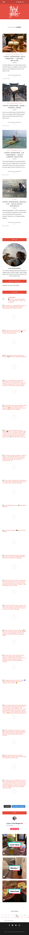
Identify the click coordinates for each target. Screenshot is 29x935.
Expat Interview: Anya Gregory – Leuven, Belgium (14, 58)
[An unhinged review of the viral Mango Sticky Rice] (14, 417)
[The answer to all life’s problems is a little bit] (14, 467)
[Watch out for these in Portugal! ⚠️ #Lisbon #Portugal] (14, 868)
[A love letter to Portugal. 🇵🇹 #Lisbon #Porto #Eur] (14, 542)
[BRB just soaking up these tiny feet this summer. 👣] (14, 367)
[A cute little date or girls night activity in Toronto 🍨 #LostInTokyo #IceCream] (14, 845)
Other (21, 54)
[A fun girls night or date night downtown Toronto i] (14, 667)
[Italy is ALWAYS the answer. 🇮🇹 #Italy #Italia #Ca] (14, 517)
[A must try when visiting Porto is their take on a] (14, 492)
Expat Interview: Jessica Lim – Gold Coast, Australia (14, 204)
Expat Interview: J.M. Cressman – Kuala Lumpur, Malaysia (14, 155)
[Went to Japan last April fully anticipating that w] (14, 717)
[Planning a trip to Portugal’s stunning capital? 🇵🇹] (14, 442)
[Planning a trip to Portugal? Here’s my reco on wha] (14, 342)
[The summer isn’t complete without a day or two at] (14, 317)
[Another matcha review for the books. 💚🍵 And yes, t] (14, 642)
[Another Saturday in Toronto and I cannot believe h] (14, 742)
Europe (8, 54)
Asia (8, 103)
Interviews (14, 54)
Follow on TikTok (14, 828)
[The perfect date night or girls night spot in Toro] (14, 567)
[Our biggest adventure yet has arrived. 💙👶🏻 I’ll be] (14, 692)
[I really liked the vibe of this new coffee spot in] (14, 592)
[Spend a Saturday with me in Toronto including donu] (14, 767)
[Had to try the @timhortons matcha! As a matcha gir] (14, 392)
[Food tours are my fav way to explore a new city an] (14, 617)
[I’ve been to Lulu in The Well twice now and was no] (14, 792)
